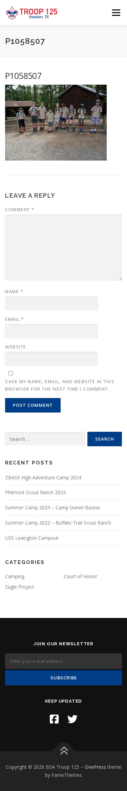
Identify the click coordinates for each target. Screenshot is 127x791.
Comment (20, 209)
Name (14, 291)
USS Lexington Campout (32, 538)
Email (14, 319)
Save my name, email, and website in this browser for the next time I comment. (59, 385)
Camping (14, 576)
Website (15, 347)
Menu (115, 13)
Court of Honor (80, 576)
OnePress (95, 767)
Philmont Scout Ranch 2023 (35, 492)
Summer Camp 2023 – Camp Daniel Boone (52, 507)
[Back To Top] (63, 751)
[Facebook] (54, 719)
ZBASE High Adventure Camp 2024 (43, 477)
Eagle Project (19, 587)
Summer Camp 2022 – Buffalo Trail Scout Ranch (58, 522)
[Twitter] (72, 719)
